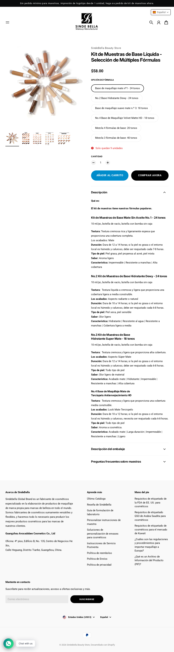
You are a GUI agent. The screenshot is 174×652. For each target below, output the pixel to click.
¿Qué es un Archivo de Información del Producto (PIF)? (149, 560)
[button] (160, 12)
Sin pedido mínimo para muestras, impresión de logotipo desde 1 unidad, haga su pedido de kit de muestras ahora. (87, 3)
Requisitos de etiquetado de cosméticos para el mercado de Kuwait (151, 529)
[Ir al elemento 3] (37, 138)
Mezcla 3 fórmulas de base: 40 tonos (116, 137)
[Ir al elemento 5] (64, 138)
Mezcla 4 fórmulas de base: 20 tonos (116, 128)
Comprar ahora (150, 175)
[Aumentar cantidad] (107, 162)
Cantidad (96, 156)
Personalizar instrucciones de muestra (104, 522)
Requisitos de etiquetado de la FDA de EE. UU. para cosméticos (151, 502)
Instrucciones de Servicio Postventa (101, 545)
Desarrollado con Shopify (103, 645)
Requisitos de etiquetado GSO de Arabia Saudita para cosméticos (150, 516)
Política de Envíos (97, 558)
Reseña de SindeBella (99, 504)
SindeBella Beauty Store (106, 48)
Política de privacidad (99, 564)
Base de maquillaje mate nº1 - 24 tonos (117, 88)
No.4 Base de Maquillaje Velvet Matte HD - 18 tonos (124, 118)
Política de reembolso (99, 553)
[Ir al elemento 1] (12, 138)
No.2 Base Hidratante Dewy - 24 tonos (116, 98)
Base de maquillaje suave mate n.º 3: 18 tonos (121, 108)
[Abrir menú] (7, 22)
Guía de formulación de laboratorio (100, 512)
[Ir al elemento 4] (50, 138)
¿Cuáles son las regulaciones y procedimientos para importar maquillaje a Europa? (151, 545)
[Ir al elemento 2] (26, 138)
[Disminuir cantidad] (93, 162)
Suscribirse (86, 599)
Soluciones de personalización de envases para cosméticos (102, 533)
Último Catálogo (96, 498)
